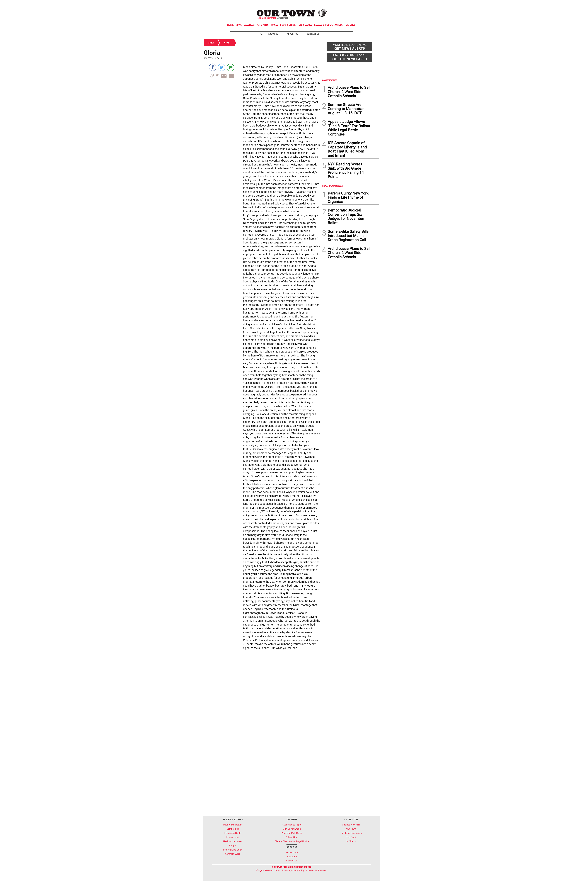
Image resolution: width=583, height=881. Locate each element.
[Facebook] (212, 67)
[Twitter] (221, 67)
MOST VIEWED (329, 80)
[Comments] (230, 67)
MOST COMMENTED (332, 185)
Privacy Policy (297, 870)
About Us (273, 33)
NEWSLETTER (355, 3)
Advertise (292, 33)
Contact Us (313, 33)
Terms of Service (282, 870)
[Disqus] (262, 692)
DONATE (372, 3)
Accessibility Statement (316, 870)
